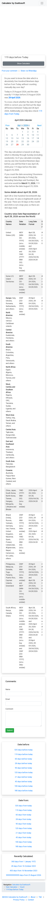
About (33, 897)
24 (33, 141)
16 (28, 138)
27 (12, 144)
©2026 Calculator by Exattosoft (15, 897)
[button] (42, 3)
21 (17, 141)
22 (22, 141)
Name (7, 689)
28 (17, 144)
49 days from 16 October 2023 (23, 866)
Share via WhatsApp (29, 71)
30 (28, 144)
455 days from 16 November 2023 (23, 871)
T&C (40, 897)
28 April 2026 (14, 97)
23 (28, 141)
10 (33, 135)
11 (38, 135)
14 (17, 138)
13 (12, 138)
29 (22, 144)
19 (7, 141)
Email (7, 699)
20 (12, 141)
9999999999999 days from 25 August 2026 (23, 875)
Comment (9, 709)
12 (7, 138)
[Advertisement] (23, 31)
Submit (10, 730)
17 (33, 138)
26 (7, 144)
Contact (31, 900)
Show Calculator (23, 63)
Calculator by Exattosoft (13, 3)
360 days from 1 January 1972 (23, 861)
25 (38, 141)
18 (38, 138)
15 (22, 138)
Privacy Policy (19, 900)
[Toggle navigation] (42, 3)
